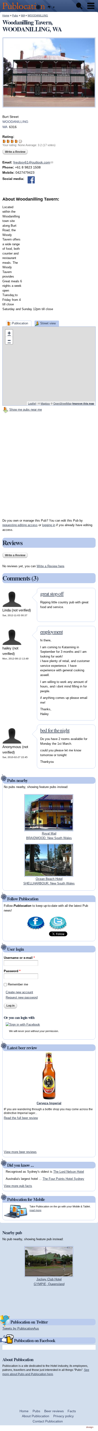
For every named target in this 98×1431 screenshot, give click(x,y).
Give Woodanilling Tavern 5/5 (21, 141)
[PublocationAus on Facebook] (36, 929)
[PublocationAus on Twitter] (58, 929)
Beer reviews (54, 1411)
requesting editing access (20, 525)
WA (23, 15)
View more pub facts (18, 1186)
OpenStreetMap (62, 403)
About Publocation (35, 1416)
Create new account (19, 992)
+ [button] (9, 333)
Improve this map (83, 403)
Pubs (15, 15)
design (89, 1427)
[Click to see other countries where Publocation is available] (51, 7)
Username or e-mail (19, 958)
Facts (72, 1411)
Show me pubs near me (25, 409)
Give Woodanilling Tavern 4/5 (17, 141)
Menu (91, 6)
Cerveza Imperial (49, 1103)
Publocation (20, 323)
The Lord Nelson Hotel (68, 1171)
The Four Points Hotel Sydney (63, 1179)
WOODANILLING (38, 15)
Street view (48, 323)
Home (5, 15)
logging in (48, 525)
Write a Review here (50, 566)
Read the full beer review (21, 1118)
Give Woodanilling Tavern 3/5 (12, 141)
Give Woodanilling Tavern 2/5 (8, 141)
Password (12, 971)
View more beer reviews (20, 1152)
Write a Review (15, 152)
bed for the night (54, 730)
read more (35, 1210)
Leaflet (32, 403)
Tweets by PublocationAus (20, 1328)
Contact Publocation (48, 1421)
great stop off (52, 593)
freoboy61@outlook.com (33, 162)
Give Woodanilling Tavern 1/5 (4, 141)
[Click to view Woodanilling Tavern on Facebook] (31, 179)
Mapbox (45, 403)
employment (51, 631)
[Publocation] (24, 9)
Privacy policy (63, 1416)
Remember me (18, 984)
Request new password (22, 997)
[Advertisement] (49, 251)
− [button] (9, 340)
